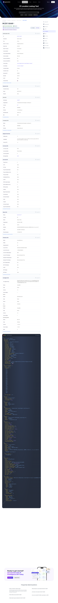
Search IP (46, 21)
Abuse (46, 40)
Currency (46, 36)
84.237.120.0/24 (19, 20)
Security (46, 38)
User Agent (47, 45)
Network (46, 26)
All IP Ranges (4, 20)
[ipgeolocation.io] (6, 2)
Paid (38, 27)
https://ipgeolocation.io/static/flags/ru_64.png (22, 361)
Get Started (10, 577)
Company (46, 31)
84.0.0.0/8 (9, 20)
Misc (45, 33)
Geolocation (47, 24)
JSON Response (47, 47)
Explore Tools (17, 577)
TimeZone (46, 43)
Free (33, 27)
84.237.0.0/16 (13, 20)
